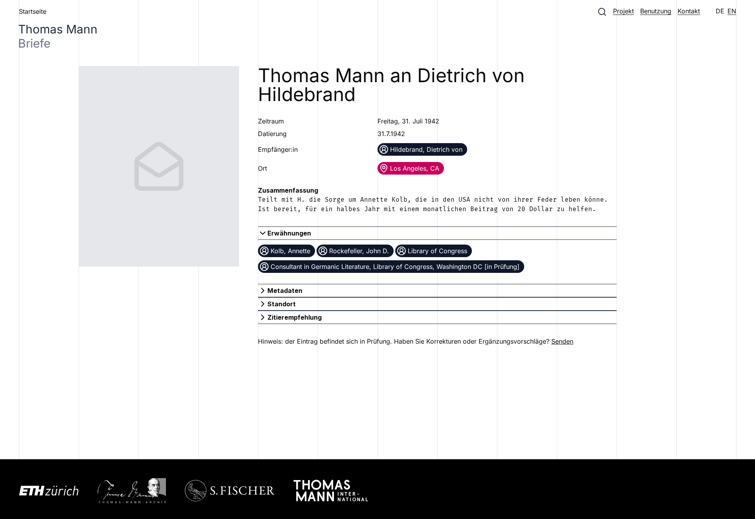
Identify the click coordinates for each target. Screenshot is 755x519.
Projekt (623, 11)
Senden (562, 341)
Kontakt (689, 11)
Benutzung (655, 11)
